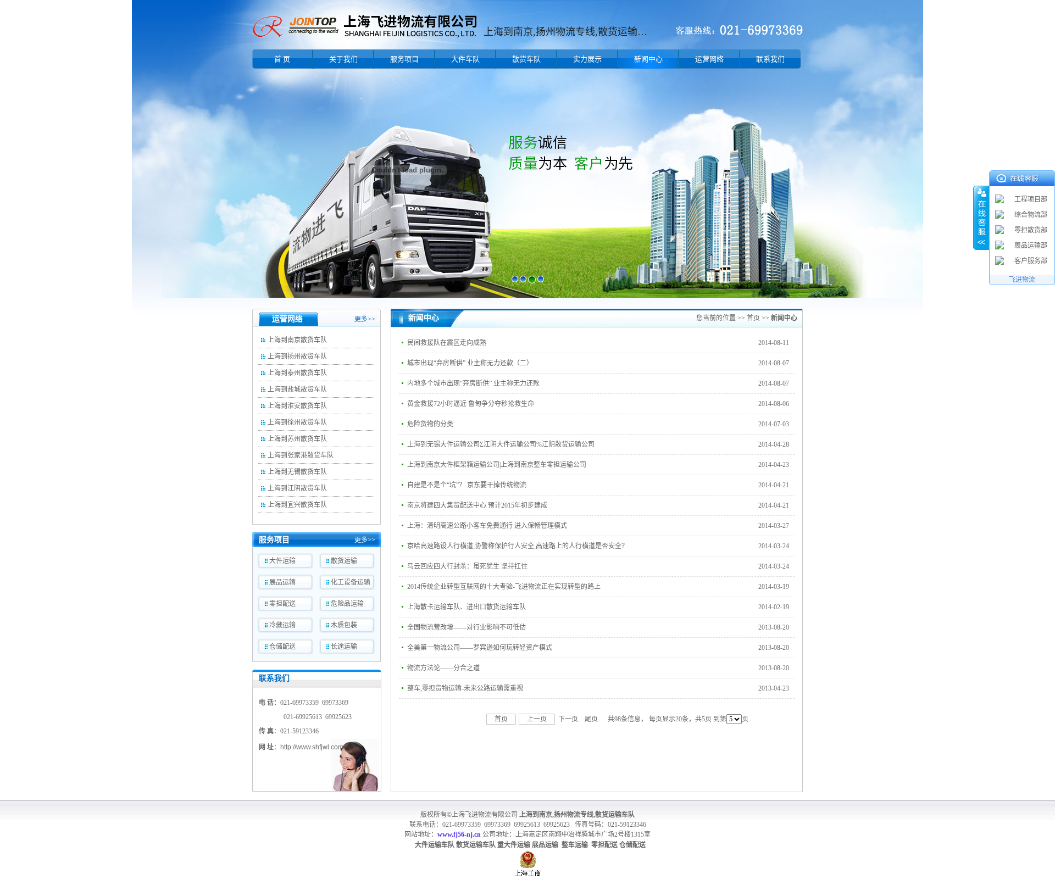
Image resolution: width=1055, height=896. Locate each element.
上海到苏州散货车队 (297, 439)
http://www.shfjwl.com (311, 747)
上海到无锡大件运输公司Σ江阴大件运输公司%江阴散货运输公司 (501, 444)
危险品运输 (347, 604)
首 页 (282, 59)
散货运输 (344, 561)
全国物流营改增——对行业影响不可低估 (466, 627)
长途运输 (344, 646)
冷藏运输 (282, 625)
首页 (753, 318)
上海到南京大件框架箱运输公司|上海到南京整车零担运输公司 (496, 465)
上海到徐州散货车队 (297, 422)
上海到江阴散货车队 (297, 488)
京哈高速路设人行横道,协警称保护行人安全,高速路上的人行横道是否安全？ (517, 546)
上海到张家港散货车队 (301, 455)
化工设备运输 (350, 582)
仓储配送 (282, 646)
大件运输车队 (434, 845)
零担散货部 (1030, 230)
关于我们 (343, 59)
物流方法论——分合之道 (443, 668)
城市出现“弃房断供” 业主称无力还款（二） (470, 363)
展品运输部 (1030, 245)
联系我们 (770, 59)
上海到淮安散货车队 (297, 406)
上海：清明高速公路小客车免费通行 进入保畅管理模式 (487, 526)
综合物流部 (1030, 215)
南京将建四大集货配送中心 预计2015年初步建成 (477, 505)
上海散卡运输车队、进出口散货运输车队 (466, 607)
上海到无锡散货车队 (297, 472)
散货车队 (526, 59)
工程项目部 (1030, 199)
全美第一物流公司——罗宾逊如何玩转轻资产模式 (479, 648)
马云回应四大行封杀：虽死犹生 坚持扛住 (467, 566)
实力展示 (587, 59)
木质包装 (344, 625)
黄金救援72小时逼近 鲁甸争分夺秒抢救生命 (470, 404)
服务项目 (404, 59)
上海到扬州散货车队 (297, 356)
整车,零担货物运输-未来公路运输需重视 (465, 688)
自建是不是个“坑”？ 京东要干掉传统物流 (466, 485)
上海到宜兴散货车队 (297, 505)
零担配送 (282, 604)
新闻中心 (648, 59)
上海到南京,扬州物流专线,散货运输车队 (577, 815)
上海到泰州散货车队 (297, 373)
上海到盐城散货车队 (297, 389)
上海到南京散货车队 (297, 340)
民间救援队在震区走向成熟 (446, 343)
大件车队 (465, 59)
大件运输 (282, 561)
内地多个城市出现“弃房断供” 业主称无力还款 (473, 383)
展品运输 (282, 582)
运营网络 (709, 59)
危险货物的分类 (430, 424)
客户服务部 (1030, 261)
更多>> (364, 319)
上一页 (537, 719)
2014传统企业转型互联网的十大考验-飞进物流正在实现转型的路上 (504, 587)
